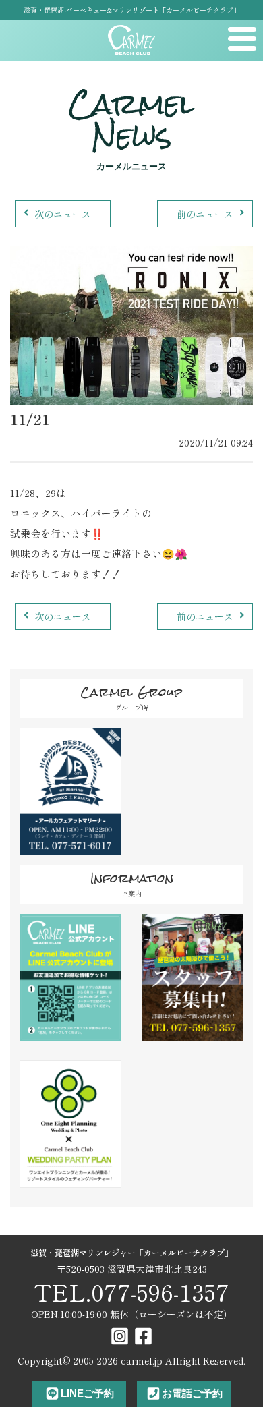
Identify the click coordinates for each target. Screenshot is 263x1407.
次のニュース (62, 214)
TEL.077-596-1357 (131, 1292)
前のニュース (205, 214)
